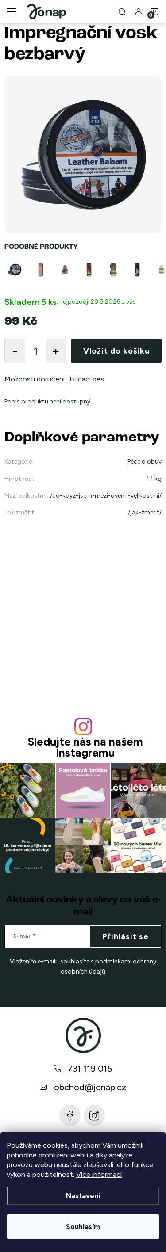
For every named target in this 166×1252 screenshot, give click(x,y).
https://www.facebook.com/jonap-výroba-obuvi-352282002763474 (70, 1115)
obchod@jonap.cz (90, 1087)
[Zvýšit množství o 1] (56, 351)
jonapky (94, 1115)
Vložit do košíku (116, 351)
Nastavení (83, 1195)
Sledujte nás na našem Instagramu (85, 747)
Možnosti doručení (34, 379)
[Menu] (11, 11)
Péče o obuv (144, 461)
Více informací (99, 1174)
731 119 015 (90, 1068)
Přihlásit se (125, 936)
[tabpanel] (16, 270)
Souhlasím (83, 1226)
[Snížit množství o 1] (15, 351)
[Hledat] (122, 11)
